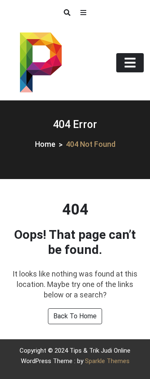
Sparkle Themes (107, 361)
